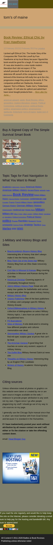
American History (34, 187)
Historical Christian (16, 280)
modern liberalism (22, 103)
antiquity (43, 190)
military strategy (28, 214)
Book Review (31, 100)
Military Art (7, 213)
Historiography (7, 210)
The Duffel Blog (14, 352)
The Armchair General (17, 343)
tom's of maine (29, 112)
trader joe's (41, 112)
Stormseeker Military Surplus (20, 333)
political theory (36, 106)
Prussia (15, 221)
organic (34, 103)
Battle (48, 190)
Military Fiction (18, 214)
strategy (28, 224)
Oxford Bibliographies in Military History (25, 308)
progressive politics (19, 109)
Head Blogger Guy (17, 439)
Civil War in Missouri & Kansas (21, 270)
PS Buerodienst (14, 321)
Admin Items (16, 187)
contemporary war (38, 199)
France (12, 202)
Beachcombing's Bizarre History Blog (24, 251)
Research (32, 221)
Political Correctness (19, 217)
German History (9, 206)
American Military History (14, 190)
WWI (14, 228)
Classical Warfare (14, 199)
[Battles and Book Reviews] (3, 7)
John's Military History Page (20, 286)
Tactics (37, 224)
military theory (38, 214)
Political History (34, 217)
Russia (38, 221)
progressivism (35, 109)
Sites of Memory (15, 324)
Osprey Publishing (15, 299)
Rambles (23, 221)
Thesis (44, 225)
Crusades (5, 202)
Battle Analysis (7, 195)
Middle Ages (30, 210)
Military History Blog (16, 295)
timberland (17, 112)
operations (8, 217)
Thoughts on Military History (20, 359)
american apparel (11, 100)
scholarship (7, 225)
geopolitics (8, 103)
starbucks (8, 112)
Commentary (24, 199)
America (22, 187)
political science (22, 106)
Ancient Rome (33, 190)
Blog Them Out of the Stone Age (22, 261)
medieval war (19, 210)
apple (22, 100)
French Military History (24, 202)
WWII (20, 228)
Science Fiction (18, 225)
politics (7, 109)
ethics (41, 100)
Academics (7, 187)
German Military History (29, 205)
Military (40, 209)
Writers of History (15, 365)
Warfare (6, 228)
